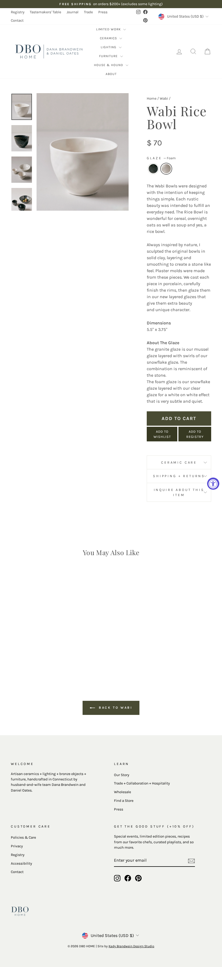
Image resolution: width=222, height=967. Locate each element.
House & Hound (109, 65)
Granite (153, 168)
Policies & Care (23, 837)
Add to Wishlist (162, 434)
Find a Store (123, 801)
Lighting (109, 47)
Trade (88, 12)
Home (151, 98)
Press (102, 12)
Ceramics (109, 38)
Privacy (17, 846)
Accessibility (21, 863)
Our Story (121, 775)
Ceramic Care (179, 462)
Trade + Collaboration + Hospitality (142, 783)
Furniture (109, 56)
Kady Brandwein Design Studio (131, 946)
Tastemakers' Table (45, 12)
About (111, 74)
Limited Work (109, 29)
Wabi (164, 98)
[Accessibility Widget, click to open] (213, 483)
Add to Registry (195, 434)
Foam (166, 168)
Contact (17, 20)
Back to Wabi (115, 707)
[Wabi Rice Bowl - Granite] (29, 655)
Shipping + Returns (179, 476)
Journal (73, 12)
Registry (17, 12)
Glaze (161, 158)
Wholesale (122, 792)
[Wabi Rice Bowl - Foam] (37, 655)
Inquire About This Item (179, 492)
